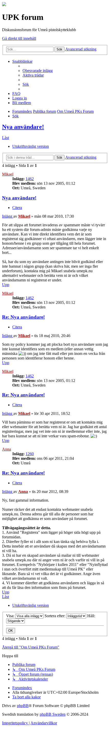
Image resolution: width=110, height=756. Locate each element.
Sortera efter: (55, 616)
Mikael (7, 174)
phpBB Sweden (52, 714)
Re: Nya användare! (23, 317)
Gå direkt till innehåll (19, 38)
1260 (30, 454)
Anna (6, 449)
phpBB (23, 705)
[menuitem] (38, 70)
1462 (30, 179)
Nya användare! (23, 126)
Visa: (10, 616)
